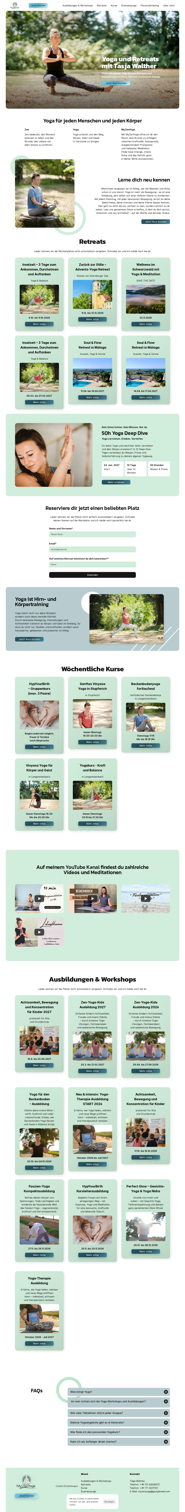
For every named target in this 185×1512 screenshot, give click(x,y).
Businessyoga (128, 5)
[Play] (39, 898)
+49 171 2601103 (149, 1488)
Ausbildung (87, 1481)
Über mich (169, 5)
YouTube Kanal (82, 867)
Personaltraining (150, 5)
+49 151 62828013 (150, 1484)
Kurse (114, 5)
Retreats (102, 5)
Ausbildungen (69, 5)
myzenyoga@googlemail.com (154, 1491)
